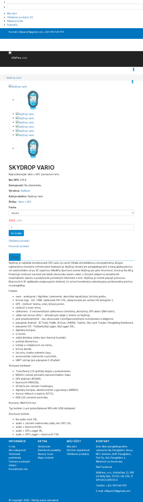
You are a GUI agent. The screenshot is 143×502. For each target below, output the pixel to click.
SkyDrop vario (13, 77)
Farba (12, 207)
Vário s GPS (24, 201)
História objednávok (78, 450)
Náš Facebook (104, 466)
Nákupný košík (15, 20)
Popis (15, 257)
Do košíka (16, 233)
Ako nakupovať (17, 450)
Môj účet (12, 13)
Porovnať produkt (19, 246)
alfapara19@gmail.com (31, 31)
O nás (12, 446)
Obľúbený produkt (19, 240)
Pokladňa (12, 24)
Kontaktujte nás (18, 468)
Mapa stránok (46, 457)
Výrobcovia (44, 446)
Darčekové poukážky (49, 450)
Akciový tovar (45, 453)
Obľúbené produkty (78, 453)
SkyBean (25, 190)
